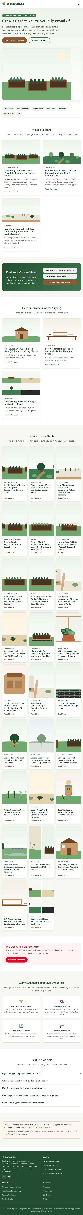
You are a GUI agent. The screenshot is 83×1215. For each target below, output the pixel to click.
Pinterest (62, 108)
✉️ (9, 1176)
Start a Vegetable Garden (52, 1173)
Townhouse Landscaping (11, 1191)
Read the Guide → (11, 192)
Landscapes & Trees (50, 1165)
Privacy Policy (48, 1191)
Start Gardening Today (14, 40)
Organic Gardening (9, 1195)
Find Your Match (23, 108)
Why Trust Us (9, 113)
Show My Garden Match (60, 282)
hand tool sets (46, 1128)
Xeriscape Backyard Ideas (12, 1187)
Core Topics (8, 108)
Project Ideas (38, 108)
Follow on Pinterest (16, 960)
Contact (46, 1199)
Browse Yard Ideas (39, 40)
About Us (46, 1187)
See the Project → (11, 362)
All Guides (51, 108)
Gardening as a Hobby (51, 1161)
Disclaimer (47, 1195)
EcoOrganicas (13, 3)
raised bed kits (33, 1128)
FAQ (19, 113)
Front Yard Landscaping (52, 1169)
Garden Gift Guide (8, 1199)
